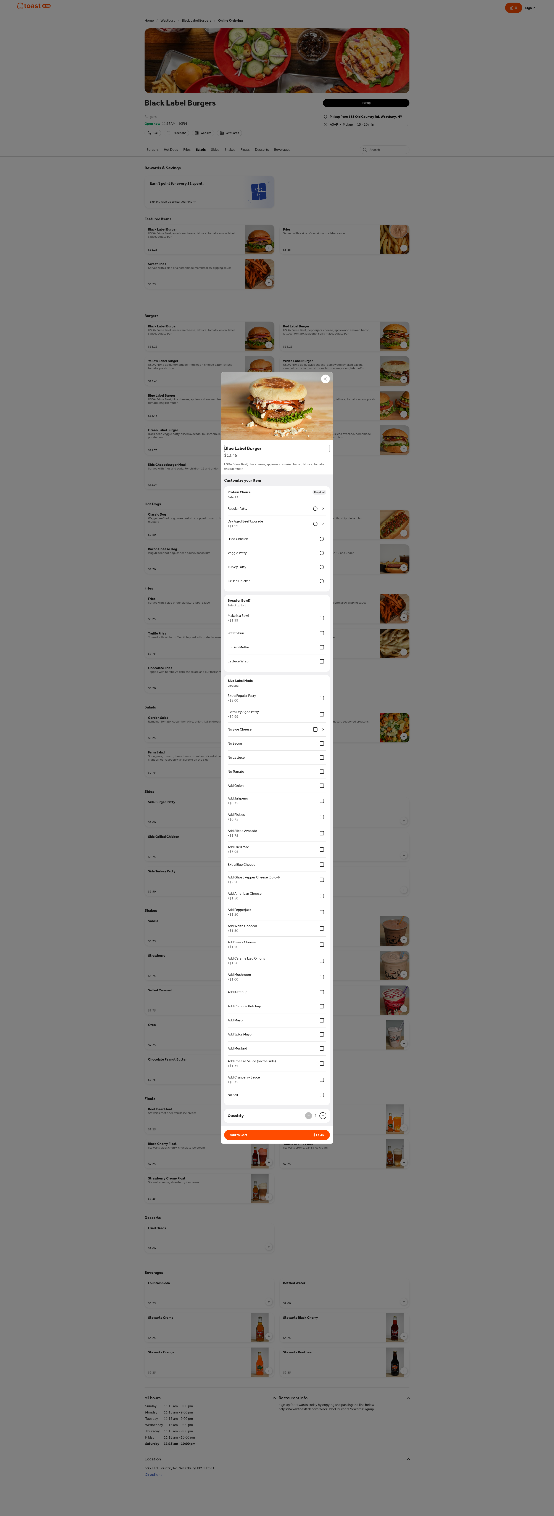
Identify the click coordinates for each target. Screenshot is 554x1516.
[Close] (325, 379)
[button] (277, 406)
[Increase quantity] (322, 1115)
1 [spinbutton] (316, 1115)
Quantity (236, 1115)
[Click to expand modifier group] (323, 509)
